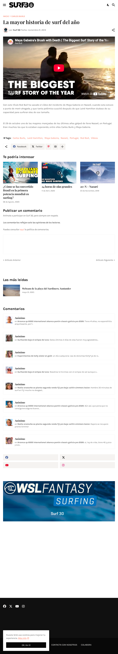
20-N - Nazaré (89, 186)
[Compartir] (113, 30)
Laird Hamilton (35, 138)
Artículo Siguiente (104, 260)
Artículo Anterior (13, 260)
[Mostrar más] (62, 147)
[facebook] (30, 457)
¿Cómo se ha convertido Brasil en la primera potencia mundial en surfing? (18, 192)
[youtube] (30, 465)
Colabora (86, 645)
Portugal (74, 138)
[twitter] (87, 457)
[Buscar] (114, 5)
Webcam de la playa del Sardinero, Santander (46, 288)
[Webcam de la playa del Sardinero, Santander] (11, 290)
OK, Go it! (26, 645)
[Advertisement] (59, 551)
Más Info (22, 638)
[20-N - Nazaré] (97, 172)
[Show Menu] (4, 5)
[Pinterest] (48, 147)
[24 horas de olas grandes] (59, 172)
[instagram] (87, 465)
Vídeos (94, 138)
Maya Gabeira (52, 138)
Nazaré (64, 138)
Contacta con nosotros (64, 645)
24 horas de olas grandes (57, 186)
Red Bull (84, 138)
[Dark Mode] (108, 5)
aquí (22, 229)
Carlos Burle (18, 16)
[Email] (55, 147)
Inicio (6, 16)
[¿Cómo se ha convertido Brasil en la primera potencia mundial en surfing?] (20, 172)
